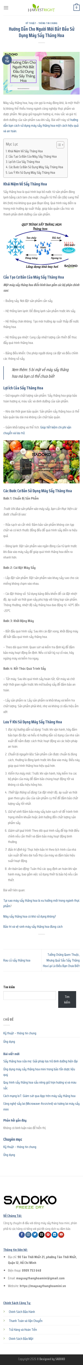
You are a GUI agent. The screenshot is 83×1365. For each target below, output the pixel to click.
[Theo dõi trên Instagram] (28, 1235)
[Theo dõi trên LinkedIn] (55, 1235)
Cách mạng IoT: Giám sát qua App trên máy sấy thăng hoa (39, 1096)
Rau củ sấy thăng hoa (16, 960)
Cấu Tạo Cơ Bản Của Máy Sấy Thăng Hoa (33, 156)
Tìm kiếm (9, 987)
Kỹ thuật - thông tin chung (42, 23)
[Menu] (6, 7)
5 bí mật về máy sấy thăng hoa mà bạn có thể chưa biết (40, 373)
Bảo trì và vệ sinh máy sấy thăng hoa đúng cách (33, 926)
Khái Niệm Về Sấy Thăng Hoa (25, 151)
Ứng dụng (9, 1041)
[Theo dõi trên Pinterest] (48, 1235)
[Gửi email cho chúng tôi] (41, 1235)
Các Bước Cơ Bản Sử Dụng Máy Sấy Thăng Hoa (36, 167)
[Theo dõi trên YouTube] (61, 1235)
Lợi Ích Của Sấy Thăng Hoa (24, 161)
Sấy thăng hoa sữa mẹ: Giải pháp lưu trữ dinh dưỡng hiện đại (40, 1061)
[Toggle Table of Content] (58, 145)
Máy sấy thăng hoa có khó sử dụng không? (29, 916)
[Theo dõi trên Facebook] (22, 1235)
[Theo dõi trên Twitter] (35, 1235)
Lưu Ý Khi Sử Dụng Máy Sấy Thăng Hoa (32, 172)
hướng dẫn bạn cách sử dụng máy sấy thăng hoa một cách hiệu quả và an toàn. (41, 125)
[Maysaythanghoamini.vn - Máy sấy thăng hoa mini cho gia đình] (41, 7)
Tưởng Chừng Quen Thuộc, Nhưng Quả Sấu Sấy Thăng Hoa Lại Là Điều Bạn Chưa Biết (61, 960)
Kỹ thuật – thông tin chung (19, 1033)
